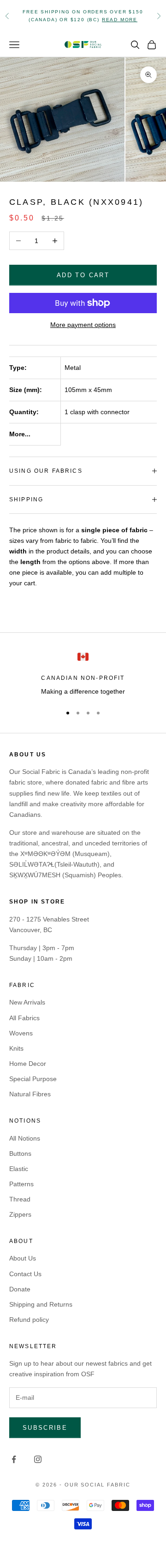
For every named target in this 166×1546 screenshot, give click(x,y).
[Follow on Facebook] (13, 1459)
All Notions (24, 1138)
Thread (19, 1199)
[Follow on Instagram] (37, 1459)
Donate (19, 1289)
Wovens (21, 1033)
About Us (22, 1258)
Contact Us (25, 1274)
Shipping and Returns (40, 1304)
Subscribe (45, 1427)
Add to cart (83, 275)
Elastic (18, 1168)
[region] (83, 674)
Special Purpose (33, 1078)
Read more (119, 19)
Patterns (21, 1184)
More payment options (83, 324)
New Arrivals (27, 1002)
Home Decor (27, 1063)
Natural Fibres (30, 1094)
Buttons (20, 1153)
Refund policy (29, 1319)
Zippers (20, 1214)
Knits (16, 1048)
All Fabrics (24, 1018)
